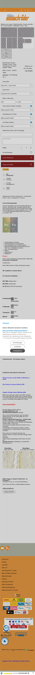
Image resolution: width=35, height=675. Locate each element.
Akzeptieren (17, 351)
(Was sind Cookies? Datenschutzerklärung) (15, 330)
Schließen (17, 346)
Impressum (6, 323)
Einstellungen (17, 342)
